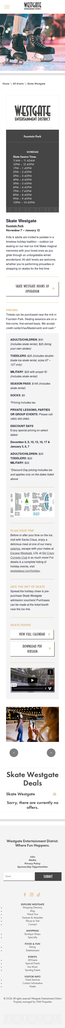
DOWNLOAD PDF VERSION (32, 649)
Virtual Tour (32, 914)
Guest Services (32, 980)
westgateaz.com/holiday (25, 571)
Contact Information (33, 983)
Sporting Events (32, 970)
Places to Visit (32, 921)
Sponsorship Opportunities (32, 867)
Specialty (32, 937)
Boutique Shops (32, 934)
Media (32, 860)
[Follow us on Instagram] (31, 894)
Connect (32, 924)
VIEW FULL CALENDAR (32, 634)
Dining (32, 947)
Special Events (32, 963)
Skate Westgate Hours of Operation (32, 289)
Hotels (32, 986)
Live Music (32, 967)
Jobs (32, 857)
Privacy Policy (32, 863)
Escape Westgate (21, 553)
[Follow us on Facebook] (24, 894)
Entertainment (32, 950)
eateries (15, 548)
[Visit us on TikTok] (38, 894)
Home (6, 84)
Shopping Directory (32, 907)
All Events (18, 84)
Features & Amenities (32, 918)
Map (32, 911)
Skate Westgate (36, 84)
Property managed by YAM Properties (33, 1002)
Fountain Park (32, 136)
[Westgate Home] (32, 6)
